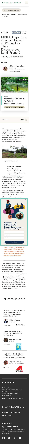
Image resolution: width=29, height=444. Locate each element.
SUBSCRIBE (14, 242)
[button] (14, 225)
